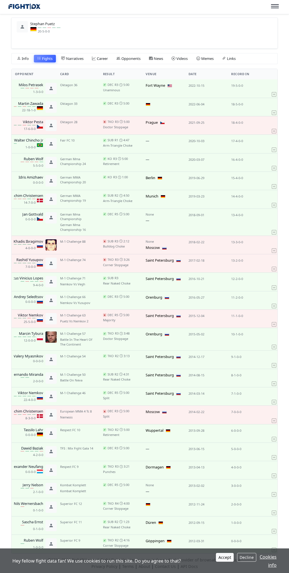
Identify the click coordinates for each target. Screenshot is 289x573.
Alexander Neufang (27, 467)
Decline (247, 557)
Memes (207, 58)
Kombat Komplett (73, 485)
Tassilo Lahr (33, 430)
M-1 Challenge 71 (73, 278)
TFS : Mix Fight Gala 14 (76, 448)
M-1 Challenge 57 (73, 333)
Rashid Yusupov (29, 260)
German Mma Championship (71, 216)
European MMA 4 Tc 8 (76, 411)
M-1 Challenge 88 (73, 241)
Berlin (150, 177)
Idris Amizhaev (31, 177)
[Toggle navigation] (275, 6)
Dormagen (155, 467)
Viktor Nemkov (30, 315)
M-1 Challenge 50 (73, 374)
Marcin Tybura (31, 333)
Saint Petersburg (160, 260)
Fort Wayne (155, 85)
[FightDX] (24, 7)
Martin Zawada (30, 103)
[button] (274, 88)
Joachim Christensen (26, 196)
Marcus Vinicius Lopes (24, 278)
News (158, 58)
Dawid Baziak (32, 448)
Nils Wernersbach (28, 504)
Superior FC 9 (70, 540)
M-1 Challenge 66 (73, 297)
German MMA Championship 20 (73, 179)
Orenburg (154, 297)
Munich (152, 196)
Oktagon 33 (68, 103)
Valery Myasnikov (28, 356)
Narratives (75, 58)
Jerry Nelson (33, 485)
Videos (182, 58)
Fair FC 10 (67, 140)
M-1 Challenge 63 (73, 315)
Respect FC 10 (70, 430)
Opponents (131, 58)
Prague (152, 122)
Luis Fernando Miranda (23, 374)
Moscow (153, 247)
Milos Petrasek (31, 85)
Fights (47, 58)
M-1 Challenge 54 (73, 356)
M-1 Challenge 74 (73, 260)
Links (231, 58)
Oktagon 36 (68, 85)
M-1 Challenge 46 (73, 393)
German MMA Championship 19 (73, 198)
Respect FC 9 (69, 467)
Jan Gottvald (32, 214)
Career (102, 58)
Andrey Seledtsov (28, 297)
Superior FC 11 (71, 522)
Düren (151, 522)
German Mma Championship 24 (73, 161)
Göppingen (155, 540)
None (150, 214)
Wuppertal (154, 430)
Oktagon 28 (68, 122)
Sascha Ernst (32, 522)
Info (25, 58)
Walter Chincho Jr (28, 140)
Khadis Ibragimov (28, 241)
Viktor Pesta (33, 122)
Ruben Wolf (33, 159)
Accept (224, 557)
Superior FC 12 (71, 504)
